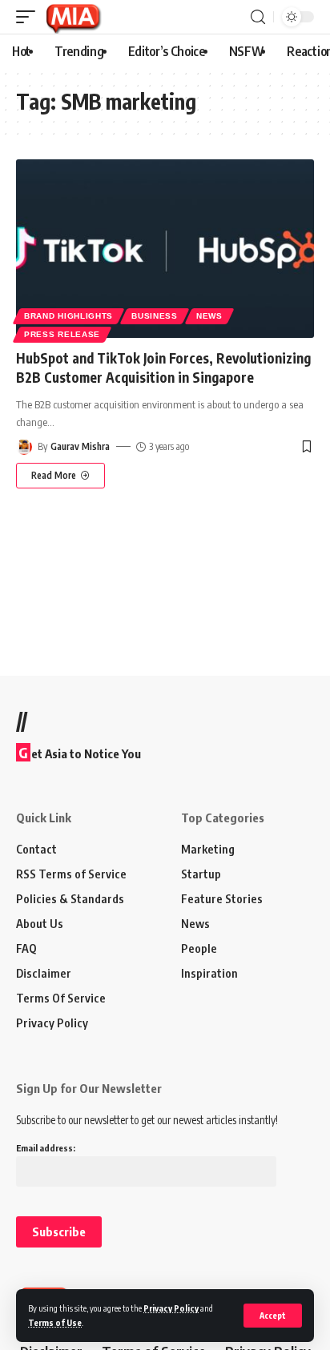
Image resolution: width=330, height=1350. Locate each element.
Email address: (45, 1148)
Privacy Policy (171, 1308)
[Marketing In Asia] (73, 17)
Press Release (62, 334)
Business (154, 315)
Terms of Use (55, 1322)
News (209, 315)
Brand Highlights (68, 315)
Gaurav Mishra (80, 446)
